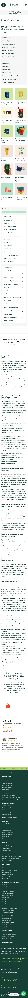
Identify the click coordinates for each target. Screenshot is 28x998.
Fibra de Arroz (7, 242)
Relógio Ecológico (6, 927)
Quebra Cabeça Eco (7, 924)
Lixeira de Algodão (6, 807)
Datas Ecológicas (7, 793)
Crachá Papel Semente (7, 874)
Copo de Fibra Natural (9, 233)
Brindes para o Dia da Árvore (9, 795)
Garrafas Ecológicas (8, 846)
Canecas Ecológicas (9, 271)
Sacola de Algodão (6, 814)
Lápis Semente (7, 300)
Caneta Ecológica (6, 830)
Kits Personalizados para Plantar (12, 854)
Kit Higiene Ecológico (7, 834)
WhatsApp (4, 662)
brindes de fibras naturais (8, 457)
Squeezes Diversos (6, 848)
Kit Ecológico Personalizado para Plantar (11, 856)
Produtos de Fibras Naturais (13, 12)
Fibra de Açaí (7, 239)
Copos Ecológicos (7, 776)
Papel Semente (6, 868)
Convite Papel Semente (7, 872)
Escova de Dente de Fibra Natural (12, 236)
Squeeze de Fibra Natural (10, 258)
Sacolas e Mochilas (6, 938)
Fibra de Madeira (14, 13)
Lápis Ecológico (5, 836)
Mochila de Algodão (7, 810)
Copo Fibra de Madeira (7, 787)
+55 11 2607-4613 (9, 987)
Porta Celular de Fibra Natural (11, 255)
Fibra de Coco (7, 248)
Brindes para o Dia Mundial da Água (11, 799)
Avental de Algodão (7, 805)
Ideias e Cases (14, 692)
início (17, 11)
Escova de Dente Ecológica (11, 284)
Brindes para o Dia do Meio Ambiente (11, 797)
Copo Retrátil (5, 789)
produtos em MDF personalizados (14, 499)
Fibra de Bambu (8, 245)
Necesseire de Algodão (7, 812)
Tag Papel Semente (6, 879)
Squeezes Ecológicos (7, 850)
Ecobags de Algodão (8, 803)
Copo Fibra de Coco (7, 785)
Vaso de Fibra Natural (9, 261)
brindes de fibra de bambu (8, 461)
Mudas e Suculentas (7, 860)
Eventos (6, 290)
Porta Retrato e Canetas (8, 922)
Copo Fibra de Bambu (7, 783)
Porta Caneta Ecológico (7, 838)
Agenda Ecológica (6, 824)
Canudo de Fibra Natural (10, 229)
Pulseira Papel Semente (7, 876)
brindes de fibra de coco (8, 463)
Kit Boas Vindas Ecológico (8, 832)
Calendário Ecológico (7, 828)
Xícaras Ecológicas (9, 320)
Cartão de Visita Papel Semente (9, 870)
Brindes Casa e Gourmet (8, 936)
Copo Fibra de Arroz (7, 781)
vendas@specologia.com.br (7, 992)
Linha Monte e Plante (7, 920)
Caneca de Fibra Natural (10, 226)
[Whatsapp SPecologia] (23, 993)
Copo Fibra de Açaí (6, 779)
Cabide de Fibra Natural (10, 223)
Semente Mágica (8, 314)
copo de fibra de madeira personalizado (12, 516)
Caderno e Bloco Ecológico (8, 826)
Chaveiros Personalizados (8, 918)
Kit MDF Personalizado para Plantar (10, 858)
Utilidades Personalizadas (9, 934)
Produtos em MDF (7, 916)
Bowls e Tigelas (8, 220)
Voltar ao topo (14, 994)
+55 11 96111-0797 (9, 980)
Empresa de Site (13, 972)
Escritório (5, 821)
